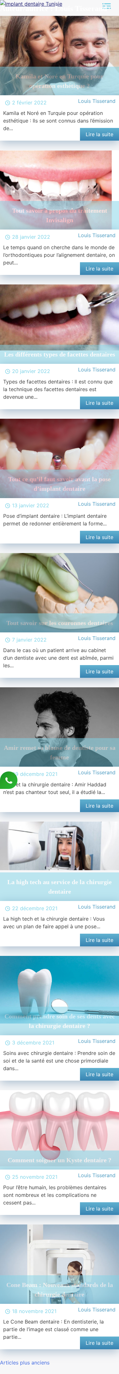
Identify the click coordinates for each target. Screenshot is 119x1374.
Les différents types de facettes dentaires (59, 354)
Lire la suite (99, 134)
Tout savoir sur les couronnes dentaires (59, 622)
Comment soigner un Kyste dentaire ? (59, 1160)
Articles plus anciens (25, 1362)
